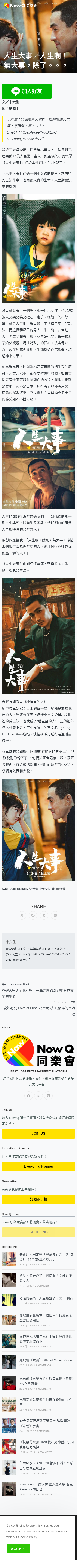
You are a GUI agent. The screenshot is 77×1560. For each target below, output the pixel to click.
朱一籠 (51, 889)
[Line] (48, 1095)
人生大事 (33, 889)
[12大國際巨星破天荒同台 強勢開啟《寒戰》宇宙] (9, 1425)
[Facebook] (28, 1095)
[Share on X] (22, 915)
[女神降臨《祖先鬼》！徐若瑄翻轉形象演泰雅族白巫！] (9, 1341)
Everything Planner (38, 1166)
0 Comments (43, 1265)
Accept (18, 1549)
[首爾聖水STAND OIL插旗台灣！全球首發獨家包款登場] (9, 1467)
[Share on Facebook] (33, 915)
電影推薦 (60, 889)
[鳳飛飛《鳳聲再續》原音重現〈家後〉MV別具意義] (9, 1383)
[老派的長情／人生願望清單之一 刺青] (9, 1300)
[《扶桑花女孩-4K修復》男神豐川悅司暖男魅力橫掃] (9, 1446)
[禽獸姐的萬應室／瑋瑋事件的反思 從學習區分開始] (9, 1320)
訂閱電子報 (38, 1199)
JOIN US (38, 1133)
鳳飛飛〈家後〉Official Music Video (45, 1360)
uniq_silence (18, 889)
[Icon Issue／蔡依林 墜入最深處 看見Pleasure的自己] (9, 1489)
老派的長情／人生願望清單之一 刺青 (46, 1298)
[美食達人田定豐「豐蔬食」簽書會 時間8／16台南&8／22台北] (9, 1259)
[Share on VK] (55, 915)
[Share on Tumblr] (44, 915)
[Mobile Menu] (72, 5)
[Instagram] (38, 1095)
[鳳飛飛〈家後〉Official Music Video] (9, 1362)
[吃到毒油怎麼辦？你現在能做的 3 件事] (9, 1404)
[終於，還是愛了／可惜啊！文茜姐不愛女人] (9, 1280)
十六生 (42, 889)
